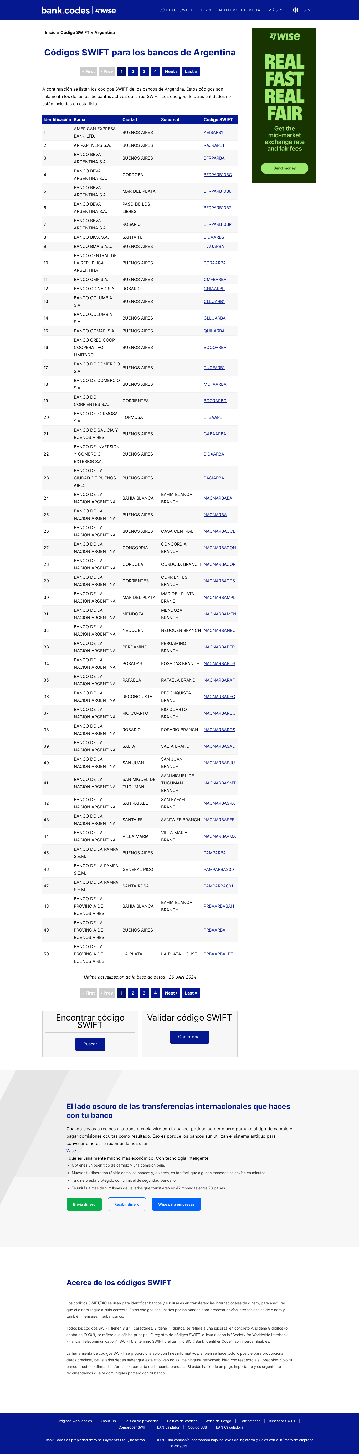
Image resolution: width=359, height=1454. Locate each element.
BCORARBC (215, 400)
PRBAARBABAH (219, 906)
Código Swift (176, 10)
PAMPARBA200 (219, 869)
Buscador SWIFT (282, 1421)
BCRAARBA (215, 262)
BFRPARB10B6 (218, 191)
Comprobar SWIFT (133, 1427)
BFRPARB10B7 (217, 207)
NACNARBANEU (220, 630)
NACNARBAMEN (220, 613)
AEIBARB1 (213, 132)
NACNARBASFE (219, 819)
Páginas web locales (75, 1421)
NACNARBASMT (220, 783)
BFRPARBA (214, 158)
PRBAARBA (214, 930)
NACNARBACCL (219, 531)
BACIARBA (214, 477)
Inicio (50, 32)
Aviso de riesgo (218, 1421)
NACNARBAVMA (220, 836)
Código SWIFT (75, 32)
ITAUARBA (214, 246)
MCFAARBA (215, 384)
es (303, 10)
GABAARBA (215, 433)
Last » (191, 71)
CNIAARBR (214, 288)
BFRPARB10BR (218, 224)
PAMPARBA (215, 852)
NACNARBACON (220, 547)
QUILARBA (214, 330)
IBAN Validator (168, 1427)
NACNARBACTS (219, 580)
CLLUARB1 (214, 301)
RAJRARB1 (214, 145)
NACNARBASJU (219, 762)
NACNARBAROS (219, 729)
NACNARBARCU (220, 713)
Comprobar (189, 1036)
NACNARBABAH (219, 498)
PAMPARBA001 (218, 885)
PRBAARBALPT (218, 953)
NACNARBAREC (219, 696)
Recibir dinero (127, 1204)
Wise (71, 1150)
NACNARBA (215, 514)
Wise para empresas (176, 1204)
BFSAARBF (214, 417)
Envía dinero (84, 1204)
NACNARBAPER (219, 647)
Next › (171, 71)
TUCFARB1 (214, 367)
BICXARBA (214, 454)
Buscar (90, 1044)
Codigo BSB (197, 1427)
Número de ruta (240, 10)
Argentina (104, 32)
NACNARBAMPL (219, 597)
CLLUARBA (215, 318)
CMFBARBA (215, 279)
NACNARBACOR (219, 564)
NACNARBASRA (219, 803)
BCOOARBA (215, 347)
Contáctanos (250, 1421)
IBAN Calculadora (229, 1427)
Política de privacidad (141, 1421)
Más (273, 10)
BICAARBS (214, 237)
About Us (108, 1421)
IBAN (206, 10)
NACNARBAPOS (219, 663)
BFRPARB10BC (218, 174)
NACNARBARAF (219, 680)
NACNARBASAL (219, 746)
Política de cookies (182, 1421)
